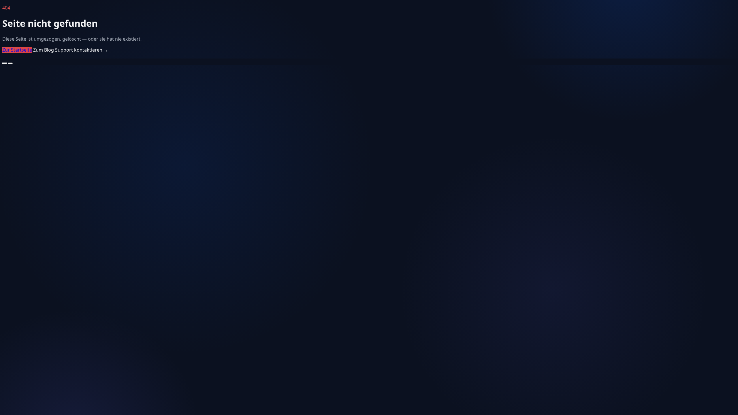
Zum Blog (43, 50)
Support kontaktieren (81, 50)
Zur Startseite (17, 50)
